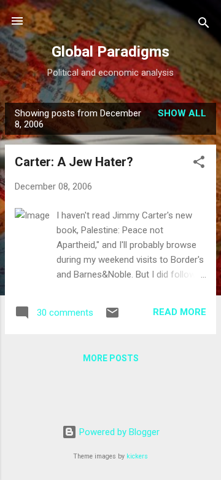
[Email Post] (112, 316)
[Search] (203, 25)
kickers (137, 456)
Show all (182, 113)
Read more (179, 312)
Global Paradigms (110, 51)
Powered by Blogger (118, 432)
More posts (111, 358)
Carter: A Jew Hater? (74, 161)
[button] (199, 164)
